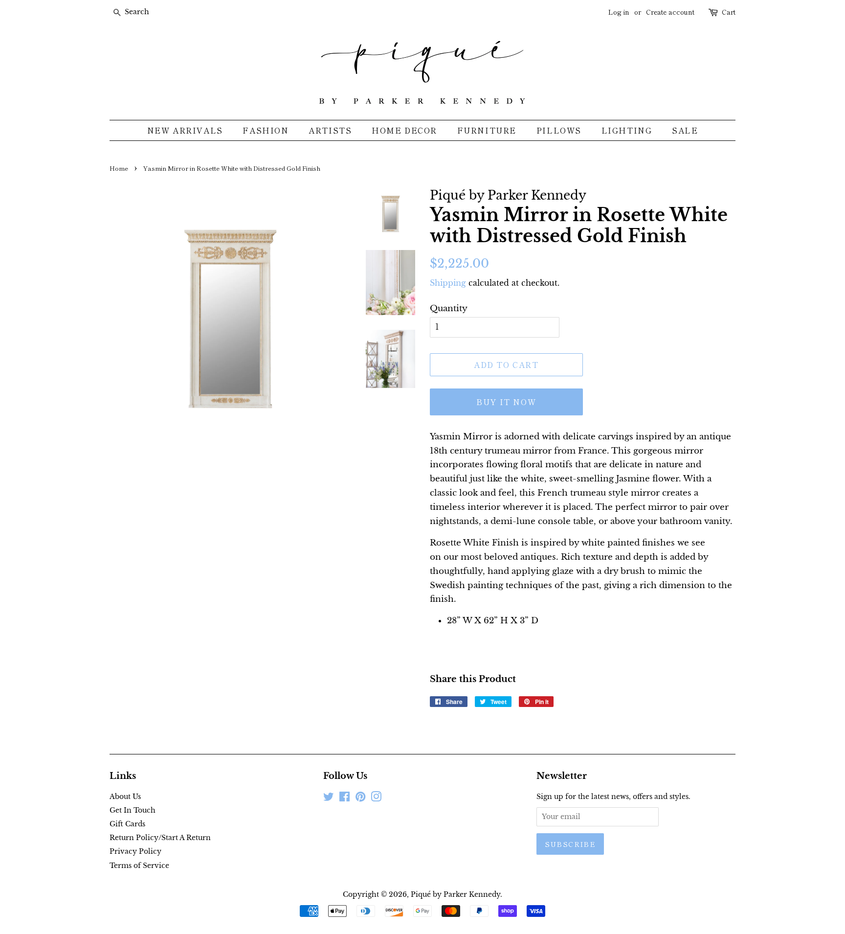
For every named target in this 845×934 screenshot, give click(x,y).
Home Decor (404, 130)
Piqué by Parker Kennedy (455, 894)
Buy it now (506, 402)
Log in (618, 12)
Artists (330, 130)
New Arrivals (185, 130)
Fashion (266, 130)
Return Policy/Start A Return (160, 837)
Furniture (486, 130)
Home (119, 168)
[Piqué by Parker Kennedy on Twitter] (328, 798)
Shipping (448, 283)
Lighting (626, 130)
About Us (125, 796)
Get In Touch (133, 810)
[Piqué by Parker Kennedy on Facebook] (344, 798)
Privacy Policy (135, 851)
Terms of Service (139, 865)
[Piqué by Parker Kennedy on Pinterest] (360, 798)
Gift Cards (127, 824)
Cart (728, 12)
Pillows (558, 130)
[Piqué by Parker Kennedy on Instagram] (376, 798)
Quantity (448, 308)
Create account (670, 12)
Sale (685, 130)
